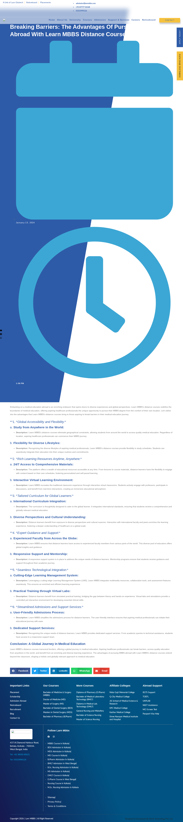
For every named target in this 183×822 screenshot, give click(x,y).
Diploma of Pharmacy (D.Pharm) (90, 692)
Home (52, 20)
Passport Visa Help (151, 714)
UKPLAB (146, 701)
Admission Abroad (18, 701)
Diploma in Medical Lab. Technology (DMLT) (87, 705)
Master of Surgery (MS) (53, 704)
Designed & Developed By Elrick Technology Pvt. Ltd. (149, 819)
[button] (20, 671)
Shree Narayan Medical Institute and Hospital (124, 718)
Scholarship (15, 697)
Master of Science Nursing (88, 720)
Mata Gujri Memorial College (122, 692)
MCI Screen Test (150, 710)
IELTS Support (149, 692)
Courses (87, 20)
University (75, 20)
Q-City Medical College (120, 697)
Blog (12, 714)
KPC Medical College (119, 708)
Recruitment (15, 710)
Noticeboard (31, 2)
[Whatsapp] (1, 338)
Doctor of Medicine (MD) (54, 700)
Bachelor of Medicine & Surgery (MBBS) (57, 693)
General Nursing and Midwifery (90, 711)
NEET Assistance (150, 705)
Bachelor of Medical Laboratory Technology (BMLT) (90, 698)
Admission (100, 20)
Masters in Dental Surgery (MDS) (57, 712)
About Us (62, 20)
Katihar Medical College (120, 712)
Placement (14, 692)
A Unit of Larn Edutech (13, 2)
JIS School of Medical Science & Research (124, 702)
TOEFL (146, 697)
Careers (136, 20)
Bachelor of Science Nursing (88, 715)
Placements (45, 2)
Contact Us (15, 718)
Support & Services (118, 20)
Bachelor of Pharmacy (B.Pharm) (57, 717)
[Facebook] (1, 334)
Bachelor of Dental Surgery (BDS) (58, 708)
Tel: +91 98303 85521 (20, 754)
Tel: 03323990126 (18, 759)
